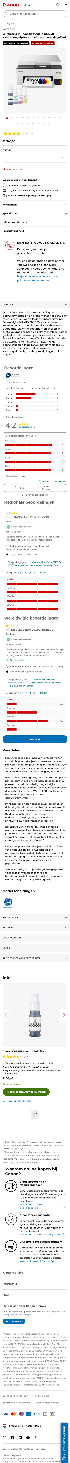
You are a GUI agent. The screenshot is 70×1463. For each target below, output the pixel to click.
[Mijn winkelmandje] (58, 4)
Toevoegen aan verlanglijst (19, 1101)
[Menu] (66, 4)
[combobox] (35, 14)
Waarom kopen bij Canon (35, 1261)
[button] (7, 118)
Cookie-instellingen (47, 1402)
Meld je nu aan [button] (14, 1321)
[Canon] (11, 4)
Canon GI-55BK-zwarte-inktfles (24, 1051)
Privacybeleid (41, 1395)
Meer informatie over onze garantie (40, 1234)
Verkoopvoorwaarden (15, 1395)
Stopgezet (9, 23)
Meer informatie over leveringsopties (32, 1206)
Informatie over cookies (16, 1402)
